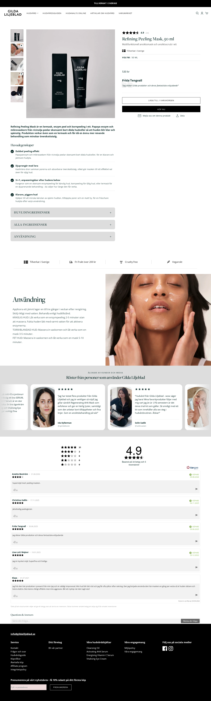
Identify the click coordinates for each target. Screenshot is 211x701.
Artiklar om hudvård (102, 13)
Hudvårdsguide (18, 655)
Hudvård (31, 13)
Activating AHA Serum (97, 651)
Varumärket (125, 13)
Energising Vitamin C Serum (100, 655)
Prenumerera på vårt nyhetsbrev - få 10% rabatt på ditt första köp (48, 680)
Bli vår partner (56, 647)
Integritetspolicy (18, 669)
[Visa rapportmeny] (196, 489)
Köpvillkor (16, 658)
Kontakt (14, 647)
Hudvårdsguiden (52, 13)
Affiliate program (19, 665)
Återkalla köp (17, 662)
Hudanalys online (76, 13)
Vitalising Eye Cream (97, 658)
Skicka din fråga (190, 621)
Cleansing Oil (93, 647)
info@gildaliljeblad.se (23, 634)
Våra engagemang (133, 651)
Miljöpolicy (129, 647)
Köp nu (161, 109)
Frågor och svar (18, 651)
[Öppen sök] (197, 13)
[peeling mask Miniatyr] (17, 35)
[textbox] (95, 621)
